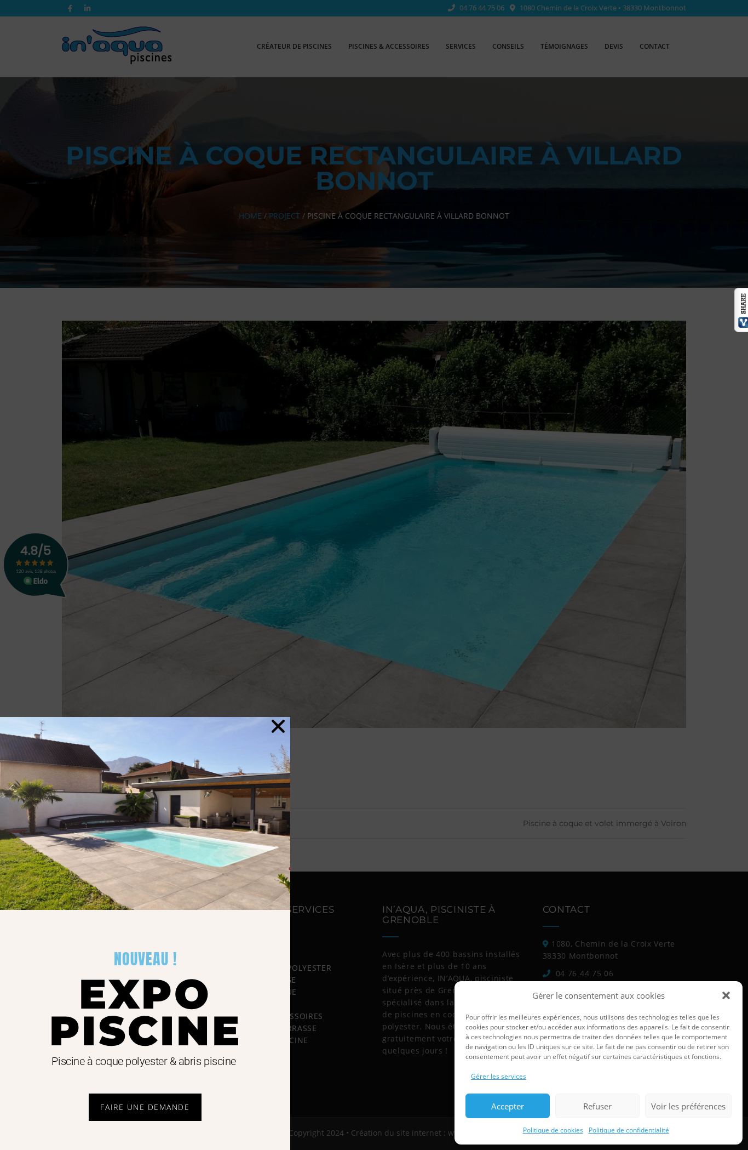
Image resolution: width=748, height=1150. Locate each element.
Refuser (597, 1106)
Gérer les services (498, 1076)
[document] (374, 575)
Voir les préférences (688, 1106)
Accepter (507, 1106)
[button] (726, 995)
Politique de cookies (553, 1130)
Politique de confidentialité (629, 1130)
